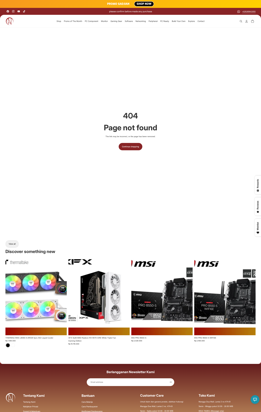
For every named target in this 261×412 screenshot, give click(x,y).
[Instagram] (13, 11)
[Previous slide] (9, 297)
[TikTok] (24, 11)
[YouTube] (18, 11)
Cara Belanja (87, 402)
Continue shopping (130, 146)
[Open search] (241, 21)
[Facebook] (7, 11)
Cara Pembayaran (90, 406)
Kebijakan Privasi (30, 406)
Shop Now (144, 4)
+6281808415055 (249, 12)
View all (12, 244)
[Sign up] (170, 382)
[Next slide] (63, 297)
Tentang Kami (29, 402)
